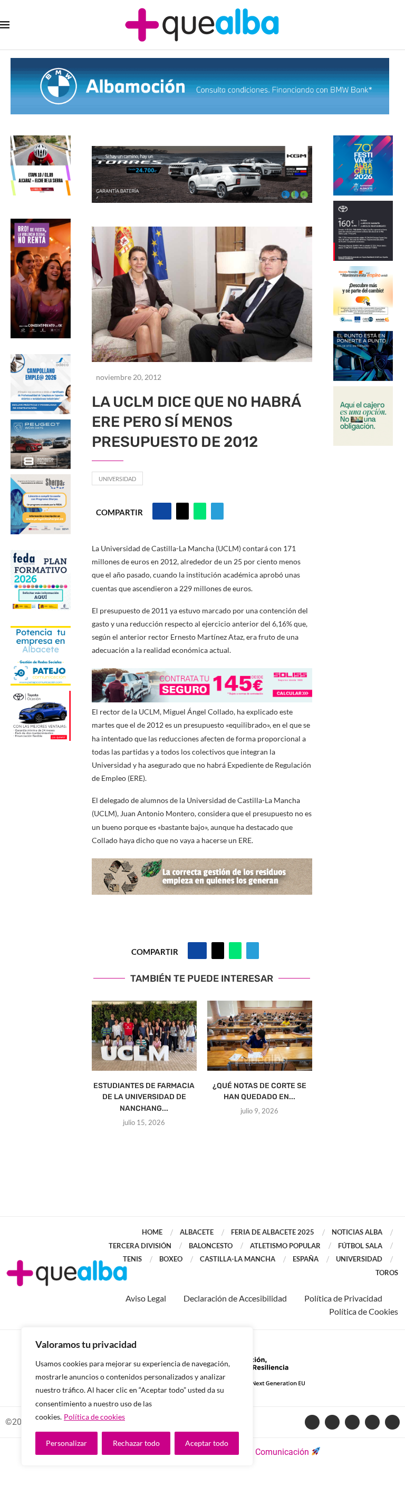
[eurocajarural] (363, 391)
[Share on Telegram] (217, 511)
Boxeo (170, 1259)
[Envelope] (392, 1422)
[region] (137, 1396)
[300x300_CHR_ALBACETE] (363, 206)
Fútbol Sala (360, 1245)
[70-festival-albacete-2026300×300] (363, 140)
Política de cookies (94, 1416)
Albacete (197, 1232)
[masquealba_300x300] (41, 479)
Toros (386, 1272)
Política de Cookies (363, 1311)
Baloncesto (211, 1245)
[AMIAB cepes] (363, 271)
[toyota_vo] (41, 698)
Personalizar (66, 1443)
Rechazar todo (136, 1443)
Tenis (132, 1259)
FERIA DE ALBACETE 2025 (272, 1232)
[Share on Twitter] (182, 511)
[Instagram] (372, 1422)
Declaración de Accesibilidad (235, 1298)
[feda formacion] (41, 555)
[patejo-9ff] (41, 631)
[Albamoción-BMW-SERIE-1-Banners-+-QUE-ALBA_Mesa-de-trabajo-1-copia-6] (200, 63)
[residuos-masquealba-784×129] (202, 865)
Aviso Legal (146, 1298)
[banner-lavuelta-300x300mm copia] (41, 140)
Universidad (117, 478)
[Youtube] (352, 1422)
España (306, 1259)
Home (152, 1232)
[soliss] (202, 675)
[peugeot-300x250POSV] (363, 336)
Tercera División (140, 1245)
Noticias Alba (357, 1232)
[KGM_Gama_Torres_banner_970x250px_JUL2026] (202, 151)
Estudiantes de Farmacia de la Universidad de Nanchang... (144, 1097)
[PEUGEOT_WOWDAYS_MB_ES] (41, 424)
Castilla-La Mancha (237, 1259)
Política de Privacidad (343, 1298)
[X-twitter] (332, 1422)
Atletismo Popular (285, 1245)
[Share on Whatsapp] (200, 511)
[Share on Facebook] (161, 511)
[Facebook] (312, 1422)
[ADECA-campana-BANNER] (41, 359)
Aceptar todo (206, 1443)
